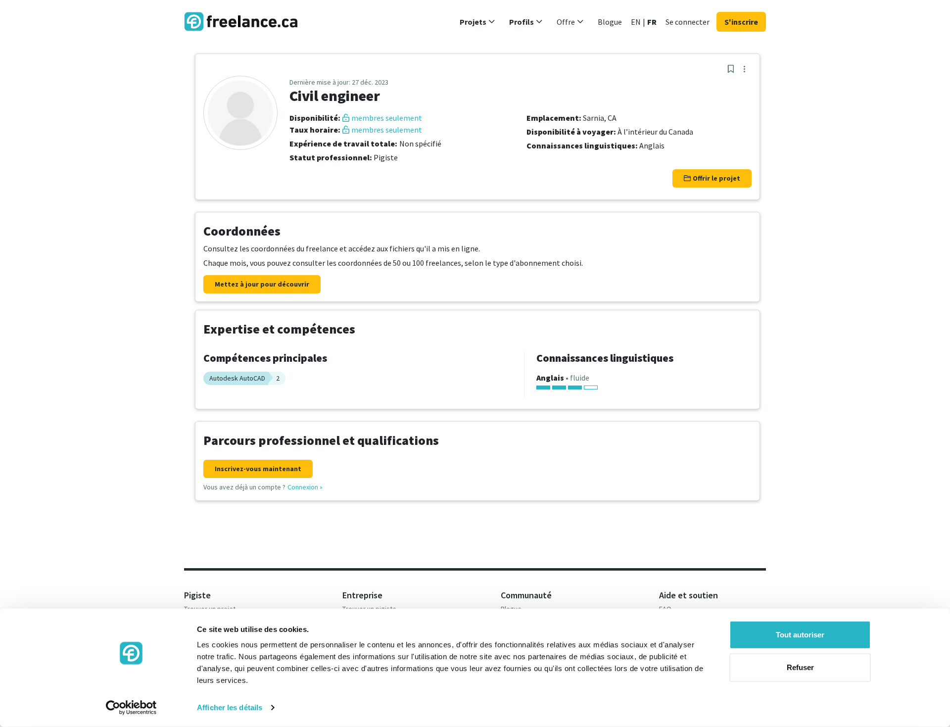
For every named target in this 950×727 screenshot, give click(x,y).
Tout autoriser (800, 634)
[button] (477, 22)
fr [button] (652, 22)
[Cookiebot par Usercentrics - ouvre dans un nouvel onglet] (131, 707)
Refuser (800, 667)
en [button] (636, 22)
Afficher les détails (229, 707)
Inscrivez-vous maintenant (258, 468)
